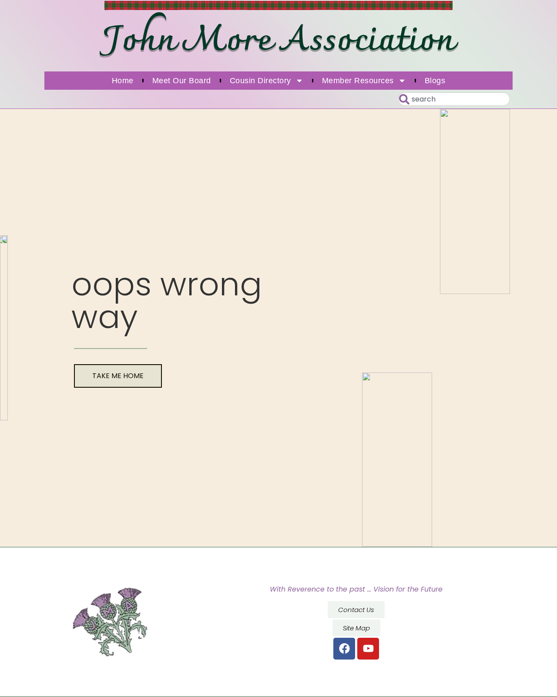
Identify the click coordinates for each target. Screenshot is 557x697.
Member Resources (358, 80)
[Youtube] (368, 649)
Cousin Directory (260, 80)
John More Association (278, 41)
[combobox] (454, 99)
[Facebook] (344, 649)
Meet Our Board (181, 80)
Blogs (435, 80)
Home (123, 80)
